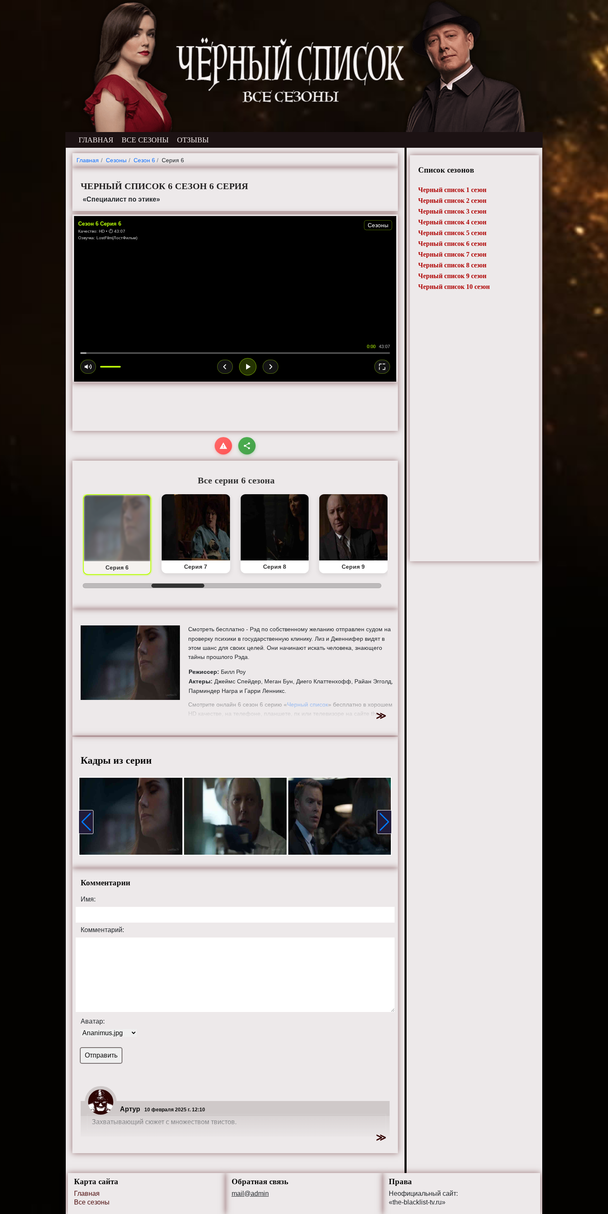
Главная (87, 1193)
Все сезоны (92, 1202)
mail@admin (250, 1193)
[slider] (235, 353)
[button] (86, 822)
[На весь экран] (382, 367)
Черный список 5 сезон (452, 232)
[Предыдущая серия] (225, 367)
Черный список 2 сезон (452, 200)
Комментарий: (102, 930)
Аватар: (93, 1021)
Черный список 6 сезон (452, 243)
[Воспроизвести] (247, 366)
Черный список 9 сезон (452, 275)
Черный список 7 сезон (452, 254)
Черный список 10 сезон (454, 286)
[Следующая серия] (270, 367)
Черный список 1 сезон (452, 189)
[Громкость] (88, 367)
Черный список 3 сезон (452, 211)
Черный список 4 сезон (452, 222)
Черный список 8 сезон (452, 265)
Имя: (88, 899)
